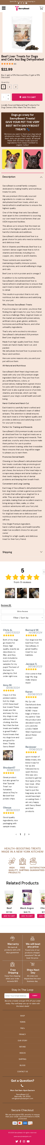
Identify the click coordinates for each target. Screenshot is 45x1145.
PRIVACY (22, 1034)
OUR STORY (22, 1040)
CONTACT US (22, 1071)
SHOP (22, 1016)
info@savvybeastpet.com (22, 1098)
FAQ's (22, 1028)
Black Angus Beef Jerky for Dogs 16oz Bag (27, 909)
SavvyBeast (18, 1133)
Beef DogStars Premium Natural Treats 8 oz (9, 909)
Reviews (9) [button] (6, 605)
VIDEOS (22, 1053)
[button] (8, 64)
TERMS (22, 1022)
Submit (34, 995)
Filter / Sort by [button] (20, 618)
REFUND (22, 1047)
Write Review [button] (22, 611)
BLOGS (22, 1065)
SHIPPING (22, 1059)
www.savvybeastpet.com (22, 1136)
